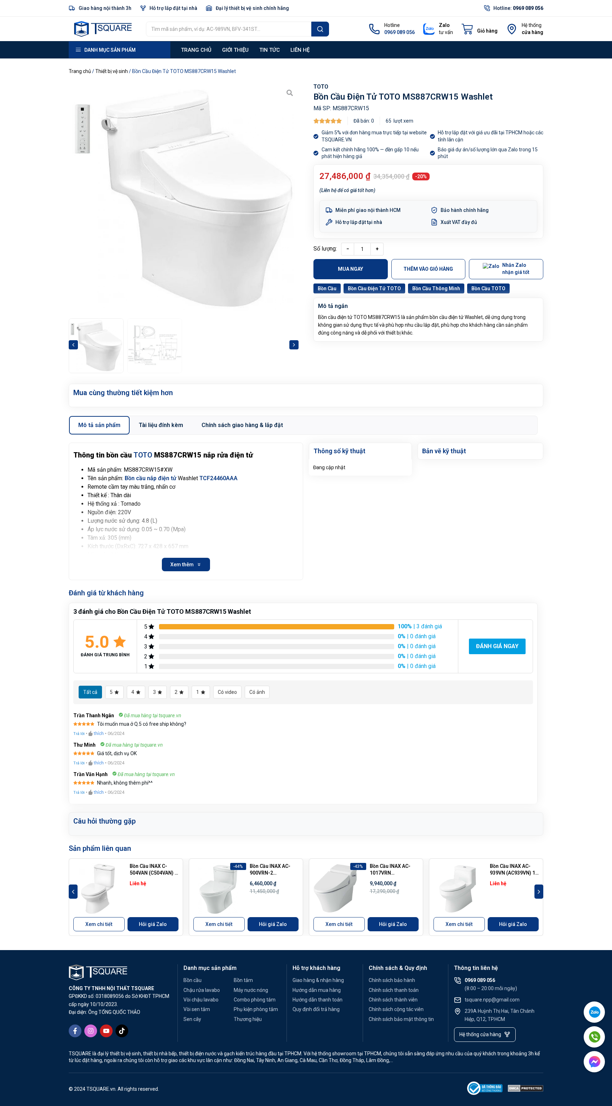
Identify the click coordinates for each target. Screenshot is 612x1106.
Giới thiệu (235, 50)
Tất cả (90, 692)
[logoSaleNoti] (485, 1089)
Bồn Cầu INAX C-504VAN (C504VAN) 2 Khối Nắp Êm (153, 873)
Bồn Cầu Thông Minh (436, 288)
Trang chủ (196, 50)
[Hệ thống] (511, 29)
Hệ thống (532, 25)
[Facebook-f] (75, 1030)
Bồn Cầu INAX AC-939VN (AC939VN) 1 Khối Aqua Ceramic (512, 873)
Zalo (444, 25)
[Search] (320, 29)
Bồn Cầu (327, 288)
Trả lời (79, 733)
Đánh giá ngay (497, 646)
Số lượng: (325, 248)
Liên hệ (300, 50)
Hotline (392, 25)
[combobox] (228, 29)
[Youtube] (106, 1030)
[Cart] (479, 29)
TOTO (320, 86)
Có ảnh (257, 692)
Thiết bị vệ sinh (111, 71)
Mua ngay (350, 269)
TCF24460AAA (218, 478)
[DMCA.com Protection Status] (525, 1089)
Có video (227, 692)
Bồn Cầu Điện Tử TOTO (374, 288)
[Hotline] (374, 29)
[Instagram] (90, 1030)
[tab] (99, 425)
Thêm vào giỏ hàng (428, 269)
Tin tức (269, 50)
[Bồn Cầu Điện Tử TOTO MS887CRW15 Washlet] (184, 199)
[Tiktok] (121, 1030)
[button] (73, 344)
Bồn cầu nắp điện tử (150, 478)
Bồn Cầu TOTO (488, 288)
